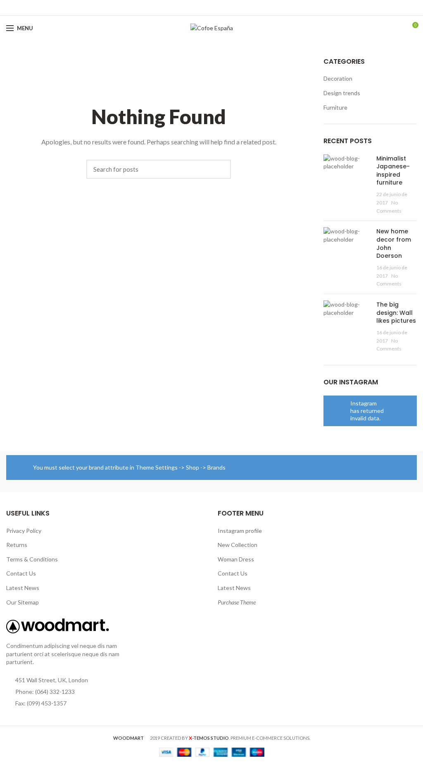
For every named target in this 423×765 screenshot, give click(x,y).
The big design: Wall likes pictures (396, 312)
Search (220, 169)
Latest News (22, 587)
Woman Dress (236, 559)
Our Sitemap (22, 602)
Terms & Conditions (32, 559)
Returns (16, 544)
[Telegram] (230, 7)
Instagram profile (240, 530)
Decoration (337, 78)
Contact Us (21, 573)
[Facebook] (192, 7)
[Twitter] (202, 7)
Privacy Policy (23, 530)
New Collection (237, 544)
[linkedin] (221, 7)
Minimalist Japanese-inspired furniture (393, 170)
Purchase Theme (237, 602)
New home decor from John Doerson (393, 243)
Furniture (335, 107)
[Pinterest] (211, 7)
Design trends (341, 92)
